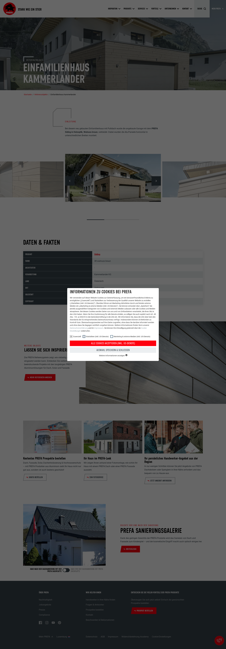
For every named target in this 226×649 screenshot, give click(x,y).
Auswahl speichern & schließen (113, 350)
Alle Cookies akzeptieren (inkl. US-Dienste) (113, 343)
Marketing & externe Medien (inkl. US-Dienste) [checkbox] (132, 336)
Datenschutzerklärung (79, 328)
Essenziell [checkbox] (77, 336)
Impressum (98, 328)
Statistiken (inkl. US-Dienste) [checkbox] (97, 336)
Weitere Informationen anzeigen (112, 356)
